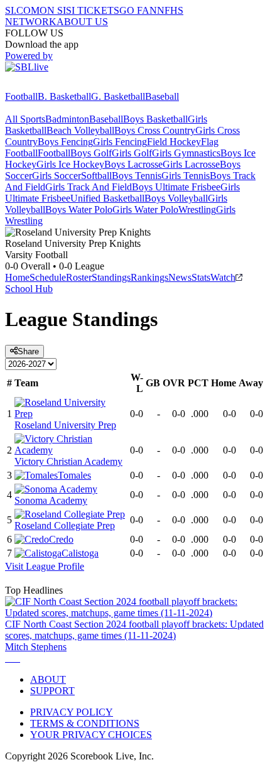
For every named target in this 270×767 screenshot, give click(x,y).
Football (21, 96)
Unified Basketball (107, 198)
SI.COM (22, 10)
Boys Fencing (65, 141)
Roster (79, 277)
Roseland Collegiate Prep (64, 525)
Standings (111, 277)
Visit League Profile (44, 566)
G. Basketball (118, 96)
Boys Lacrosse (133, 164)
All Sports (25, 119)
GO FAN (138, 10)
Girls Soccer (56, 175)
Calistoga (80, 553)
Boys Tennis (136, 175)
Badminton (67, 119)
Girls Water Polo (145, 209)
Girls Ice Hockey (70, 164)
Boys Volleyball (176, 198)
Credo (61, 539)
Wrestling (197, 209)
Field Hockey (174, 141)
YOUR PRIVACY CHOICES (91, 734)
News (180, 277)
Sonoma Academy (50, 500)
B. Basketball (64, 96)
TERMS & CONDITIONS (84, 723)
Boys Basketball (155, 119)
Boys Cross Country (154, 130)
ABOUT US (82, 21)
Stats (201, 277)
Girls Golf (132, 153)
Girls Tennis (185, 175)
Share (28, 351)
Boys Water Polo (78, 209)
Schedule (48, 277)
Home (17, 277)
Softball (96, 175)
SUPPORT (52, 690)
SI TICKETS (92, 10)
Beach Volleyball (80, 130)
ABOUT (48, 679)
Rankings (149, 277)
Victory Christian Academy (68, 461)
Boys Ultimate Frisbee (176, 187)
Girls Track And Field (88, 187)
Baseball (162, 96)
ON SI (53, 10)
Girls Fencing (120, 141)
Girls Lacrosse (191, 164)
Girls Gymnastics (186, 153)
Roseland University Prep (65, 425)
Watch (222, 277)
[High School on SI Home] (53, 85)
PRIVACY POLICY (71, 712)
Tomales (74, 475)
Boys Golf (91, 153)
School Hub (29, 288)
